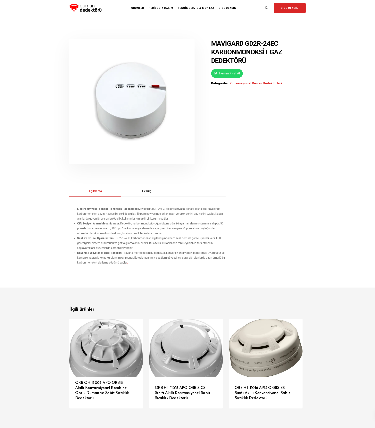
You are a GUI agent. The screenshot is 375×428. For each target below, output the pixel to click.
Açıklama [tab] (95, 191)
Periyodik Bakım (161, 7)
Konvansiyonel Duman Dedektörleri (256, 83)
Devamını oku (127, 401)
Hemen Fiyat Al (229, 73)
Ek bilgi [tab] (147, 191)
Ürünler (137, 7)
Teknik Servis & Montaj (196, 7)
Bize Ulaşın (227, 7)
